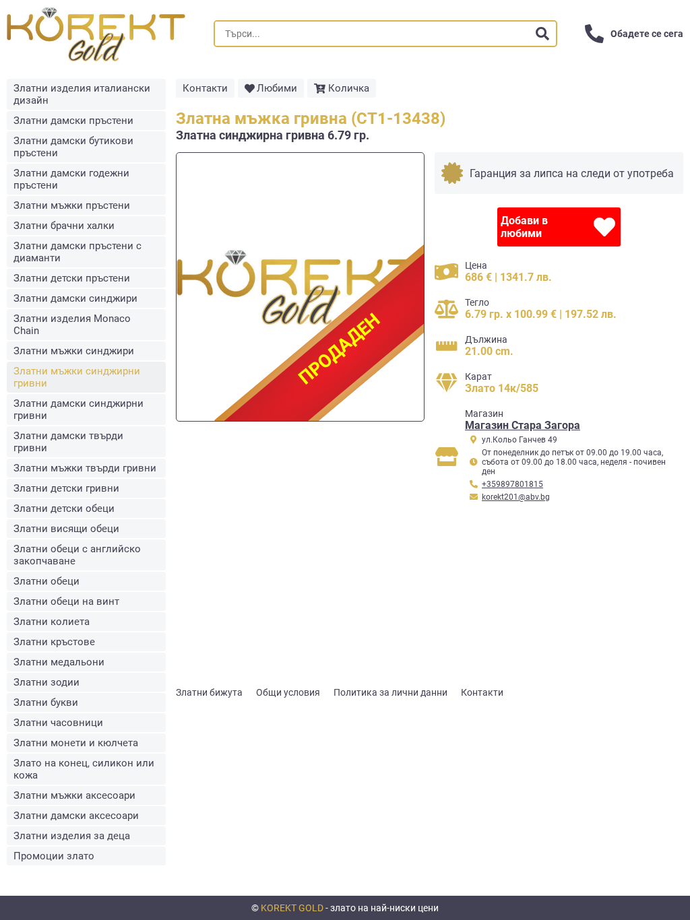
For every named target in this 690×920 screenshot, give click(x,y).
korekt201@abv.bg (516, 497)
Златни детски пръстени (71, 278)
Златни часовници (58, 723)
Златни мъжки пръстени (71, 205)
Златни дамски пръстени (73, 120)
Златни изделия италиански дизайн (81, 94)
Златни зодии (46, 682)
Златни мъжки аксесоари (74, 795)
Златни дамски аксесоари (76, 816)
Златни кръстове (54, 642)
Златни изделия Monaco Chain (72, 325)
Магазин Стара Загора (522, 425)
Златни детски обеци (64, 508)
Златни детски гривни (66, 488)
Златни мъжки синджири (73, 351)
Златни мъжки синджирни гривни (76, 377)
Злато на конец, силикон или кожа (83, 769)
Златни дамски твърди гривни (68, 442)
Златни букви (45, 702)
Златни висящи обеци (66, 529)
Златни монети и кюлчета (75, 743)
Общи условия (288, 692)
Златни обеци (46, 581)
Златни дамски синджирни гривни (78, 409)
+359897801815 (512, 484)
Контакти (205, 88)
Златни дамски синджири (75, 298)
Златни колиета (51, 622)
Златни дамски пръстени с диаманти (77, 252)
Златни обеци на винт (66, 601)
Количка (348, 88)
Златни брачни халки (64, 226)
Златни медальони (58, 662)
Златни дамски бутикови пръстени (73, 147)
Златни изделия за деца (71, 836)
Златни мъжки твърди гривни (84, 468)
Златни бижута (209, 692)
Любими (277, 88)
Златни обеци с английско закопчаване (77, 555)
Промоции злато (53, 856)
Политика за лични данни (390, 692)
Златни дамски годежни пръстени (71, 179)
